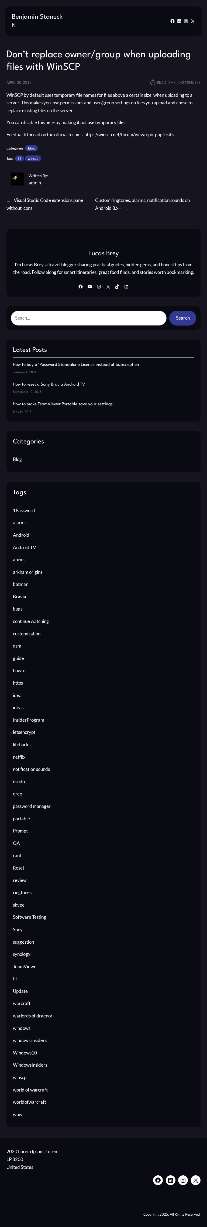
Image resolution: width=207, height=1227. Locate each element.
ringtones (22, 892)
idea (17, 695)
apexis (19, 559)
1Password (24, 510)
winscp (33, 158)
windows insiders (30, 1040)
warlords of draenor (33, 1016)
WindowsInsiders (30, 1065)
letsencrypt (24, 732)
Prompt (20, 831)
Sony (18, 929)
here (50, 122)
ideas (18, 707)
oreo (17, 794)
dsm (17, 646)
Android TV (24, 547)
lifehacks (21, 744)
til (19, 158)
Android (21, 535)
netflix (19, 757)
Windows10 (25, 1053)
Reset (18, 868)
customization (26, 633)
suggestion (23, 942)
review (20, 880)
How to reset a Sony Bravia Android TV (49, 384)
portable (21, 818)
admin (35, 182)
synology (21, 954)
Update (20, 991)
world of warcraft (30, 1090)
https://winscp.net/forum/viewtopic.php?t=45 (129, 134)
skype (19, 905)
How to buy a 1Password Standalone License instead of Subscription (76, 365)
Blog (31, 148)
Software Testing (29, 917)
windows (21, 1028)
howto (19, 670)
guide (18, 658)
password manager (32, 806)
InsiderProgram (28, 720)
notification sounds (31, 769)
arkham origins (27, 572)
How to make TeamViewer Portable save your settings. (63, 404)
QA (16, 843)
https (18, 683)
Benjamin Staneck (37, 17)
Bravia (19, 596)
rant (17, 855)
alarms (19, 522)
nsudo (19, 781)
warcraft (21, 1003)
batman (20, 584)
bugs (17, 609)
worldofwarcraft (29, 1102)
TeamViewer (25, 966)
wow (17, 1114)
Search (183, 318)
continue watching (31, 621)
